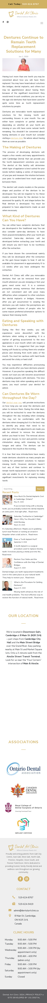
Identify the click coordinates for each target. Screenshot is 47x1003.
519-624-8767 (30, 4)
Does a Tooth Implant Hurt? (25, 539)
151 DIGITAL (34, 997)
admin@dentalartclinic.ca (26, 910)
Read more (33, 511)
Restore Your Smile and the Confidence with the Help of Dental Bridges (29, 562)
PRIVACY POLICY (34, 994)
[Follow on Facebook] (3, 22)
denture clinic (17, 138)
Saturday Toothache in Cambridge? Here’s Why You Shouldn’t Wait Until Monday (28, 519)
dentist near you (13, 402)
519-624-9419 (25, 904)
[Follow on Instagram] (7, 22)
